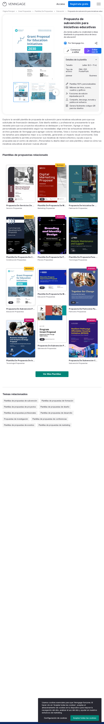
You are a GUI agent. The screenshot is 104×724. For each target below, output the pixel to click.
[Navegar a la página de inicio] (14, 4)
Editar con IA (95, 50)
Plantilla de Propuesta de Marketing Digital (52, 205)
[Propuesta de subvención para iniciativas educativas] (20, 287)
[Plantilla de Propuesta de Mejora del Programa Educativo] (52, 280)
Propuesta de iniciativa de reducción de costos (83, 205)
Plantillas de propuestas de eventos (19, 425)
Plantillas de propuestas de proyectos (20, 407)
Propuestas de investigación (16, 419)
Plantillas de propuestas (44, 11)
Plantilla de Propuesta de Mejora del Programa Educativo (52, 294)
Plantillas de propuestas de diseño (54, 407)
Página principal (9, 11)
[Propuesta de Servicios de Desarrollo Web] (20, 183)
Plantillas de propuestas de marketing (54, 425)
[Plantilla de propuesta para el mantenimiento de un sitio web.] (83, 235)
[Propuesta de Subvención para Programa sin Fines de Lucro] (52, 324)
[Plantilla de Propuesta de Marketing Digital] (52, 183)
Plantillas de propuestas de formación (57, 401)
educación (60, 11)
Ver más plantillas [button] (52, 374)
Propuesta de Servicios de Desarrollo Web (20, 205)
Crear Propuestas (24, 11)
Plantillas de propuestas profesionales (20, 413)
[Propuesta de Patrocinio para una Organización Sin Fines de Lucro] (83, 287)
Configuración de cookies (55, 718)
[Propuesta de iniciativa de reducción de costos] (83, 183)
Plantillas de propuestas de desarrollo (56, 413)
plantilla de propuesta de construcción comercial (20, 257)
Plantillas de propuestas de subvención (20, 401)
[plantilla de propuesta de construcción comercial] (20, 235)
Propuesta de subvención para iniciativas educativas (20, 309)
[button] (73, 51)
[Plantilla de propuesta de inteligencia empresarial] (20, 338)
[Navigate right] (55, 92)
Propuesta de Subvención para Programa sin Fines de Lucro (52, 346)
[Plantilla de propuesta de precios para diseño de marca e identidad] (52, 235)
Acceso (60, 4)
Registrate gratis (79, 4)
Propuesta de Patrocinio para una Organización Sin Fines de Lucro (83, 309)
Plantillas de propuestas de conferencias (49, 419)
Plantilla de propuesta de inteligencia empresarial (20, 360)
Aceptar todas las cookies (84, 718)
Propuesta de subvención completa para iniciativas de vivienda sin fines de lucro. (83, 360)
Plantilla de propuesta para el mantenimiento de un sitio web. (83, 257)
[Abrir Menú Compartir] (96, 43)
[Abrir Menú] (98, 4)
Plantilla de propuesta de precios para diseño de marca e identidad (52, 257)
